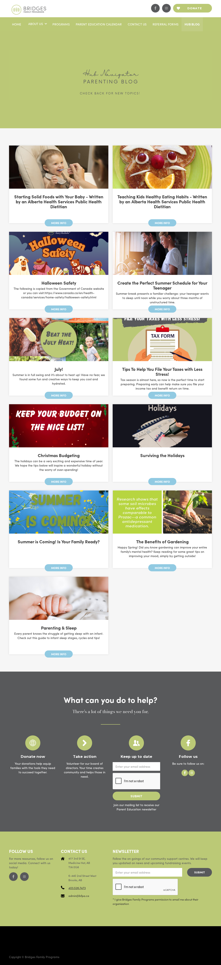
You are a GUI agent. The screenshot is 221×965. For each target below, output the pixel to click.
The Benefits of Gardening (162, 541)
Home (16, 24)
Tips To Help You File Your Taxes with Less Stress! (162, 371)
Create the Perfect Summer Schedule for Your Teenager (162, 285)
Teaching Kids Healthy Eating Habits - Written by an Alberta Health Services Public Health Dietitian (162, 201)
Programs (61, 24)
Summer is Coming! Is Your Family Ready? (59, 541)
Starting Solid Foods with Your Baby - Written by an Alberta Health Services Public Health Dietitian (58, 201)
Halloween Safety (58, 282)
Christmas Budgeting (59, 455)
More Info (58, 223)
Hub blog (192, 24)
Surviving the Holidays (162, 455)
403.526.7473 (77, 888)
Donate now (194, 9)
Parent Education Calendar (99, 24)
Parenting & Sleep (59, 627)
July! (59, 369)
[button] (37, 23)
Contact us (137, 24)
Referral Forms (165, 24)
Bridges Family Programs (42, 957)
